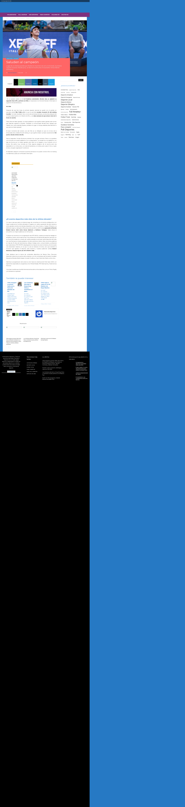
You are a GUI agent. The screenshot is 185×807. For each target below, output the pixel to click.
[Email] (27, 314)
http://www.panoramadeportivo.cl (50, 313)
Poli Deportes (13, 18)
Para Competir (44, 14)
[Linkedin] (23, 314)
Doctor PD (64, 14)
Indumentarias (75, 119)
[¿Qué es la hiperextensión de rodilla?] (72, 373)
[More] (30, 314)
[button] (81, 14)
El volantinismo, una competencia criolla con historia (81, 378)
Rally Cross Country (65, 132)
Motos (62, 122)
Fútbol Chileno (64, 114)
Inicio (7, 18)
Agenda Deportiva (72, 89)
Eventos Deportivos (64, 112)
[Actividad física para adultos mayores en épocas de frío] (15, 168)
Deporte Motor (66, 102)
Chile (78, 89)
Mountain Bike (67, 122)
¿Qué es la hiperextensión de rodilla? (82, 373)
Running (68, 134)
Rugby (77, 132)
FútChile (73, 117)
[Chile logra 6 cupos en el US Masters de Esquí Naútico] (49, 332)
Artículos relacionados (12, 323)
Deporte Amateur (67, 95)
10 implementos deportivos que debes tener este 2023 (81, 364)
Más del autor (23, 323)
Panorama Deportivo (12, 72)
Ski (75, 134)
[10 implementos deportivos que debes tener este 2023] (72, 363)
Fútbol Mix (72, 114)
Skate (73, 134)
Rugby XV (62, 134)
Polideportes (11, 14)
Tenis (8, 316)
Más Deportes (33, 14)
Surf (79, 134)
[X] (13, 314)
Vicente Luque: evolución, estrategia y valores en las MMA (52, 368)
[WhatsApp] (17, 314)
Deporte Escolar (76, 97)
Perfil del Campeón (76, 127)
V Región (77, 137)
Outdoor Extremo (67, 124)
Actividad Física (64, 89)
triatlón (65, 137)
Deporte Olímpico (21, 18)
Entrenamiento (73, 109)
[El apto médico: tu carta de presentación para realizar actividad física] (72, 368)
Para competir (66, 127)
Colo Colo (63, 92)
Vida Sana (71, 137)
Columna (68, 92)
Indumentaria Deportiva (66, 119)
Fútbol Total (65, 117)
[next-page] (15, 212)
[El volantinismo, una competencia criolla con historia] (72, 378)
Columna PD (55, 14)
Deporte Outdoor (66, 107)
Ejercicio (62, 109)
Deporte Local (66, 99)
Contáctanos (11, 371)
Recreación (72, 132)
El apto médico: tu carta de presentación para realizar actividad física (81, 369)
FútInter (79, 117)
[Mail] (50, 316)
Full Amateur (22, 14)
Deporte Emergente (66, 97)
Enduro (67, 109)
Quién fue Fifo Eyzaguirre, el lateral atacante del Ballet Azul (51, 378)
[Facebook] (20, 314)
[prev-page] (12, 212)
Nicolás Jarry (8, 313)
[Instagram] (48, 316)
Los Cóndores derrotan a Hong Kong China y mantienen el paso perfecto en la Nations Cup (31, 340)
